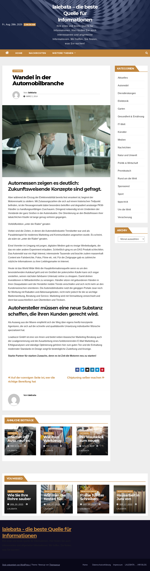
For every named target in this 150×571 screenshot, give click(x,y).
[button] (146, 53)
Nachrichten (37, 53)
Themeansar (54, 565)
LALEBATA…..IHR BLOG (136, 565)
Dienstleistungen (127, 93)
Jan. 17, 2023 (53, 504)
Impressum (118, 565)
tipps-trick (123, 202)
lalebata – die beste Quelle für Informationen (75, 13)
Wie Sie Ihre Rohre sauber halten (19, 499)
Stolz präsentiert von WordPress (16, 565)
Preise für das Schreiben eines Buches (92, 499)
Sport (120, 194)
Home (18, 53)
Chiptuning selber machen (84, 377)
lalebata (32, 92)
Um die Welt (124, 209)
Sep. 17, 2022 (125, 504)
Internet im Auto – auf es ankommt (18, 440)
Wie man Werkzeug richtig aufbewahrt (53, 442)
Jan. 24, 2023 (16, 504)
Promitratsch (124, 171)
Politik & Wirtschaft (128, 163)
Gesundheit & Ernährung (131, 116)
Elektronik (123, 101)
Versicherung (125, 217)
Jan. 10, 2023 (89, 504)
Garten (121, 109)
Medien (122, 140)
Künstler (122, 132)
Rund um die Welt (127, 178)
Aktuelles (123, 77)
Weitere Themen (63, 53)
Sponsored (123, 186)
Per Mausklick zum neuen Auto (91, 440)
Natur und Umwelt (127, 155)
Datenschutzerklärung (101, 565)
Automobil (17, 71)
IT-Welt (121, 124)
